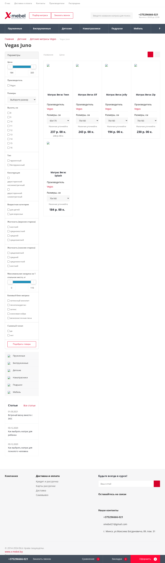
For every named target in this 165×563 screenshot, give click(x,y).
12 (11, 130)
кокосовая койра (18, 313)
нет (12, 335)
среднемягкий (17, 240)
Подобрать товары (22, 344)
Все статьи (29, 405)
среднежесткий (17, 231)
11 (11, 126)
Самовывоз (42, 495)
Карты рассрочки (45, 486)
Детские (21, 38)
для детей (15, 209)
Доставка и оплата (48, 476)
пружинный (15, 160)
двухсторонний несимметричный (16, 183)
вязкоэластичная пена (21, 318)
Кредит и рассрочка (47, 481)
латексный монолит (19, 300)
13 (11, 134)
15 (11, 143)
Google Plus (125, 501)
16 (11, 147)
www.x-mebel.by (14, 551)
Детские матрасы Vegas (43, 38)
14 (11, 139)
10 (11, 121)
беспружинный (17, 165)
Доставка (41, 490)
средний (14, 235)
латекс (13, 309)
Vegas (50, 108)
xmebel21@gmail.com (115, 524)
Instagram (117, 501)
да (11, 331)
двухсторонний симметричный (14, 195)
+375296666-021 (148, 14)
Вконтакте (101, 501)
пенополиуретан (18, 305)
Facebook (109, 501)
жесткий (14, 227)
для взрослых (16, 214)
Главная (9, 38)
